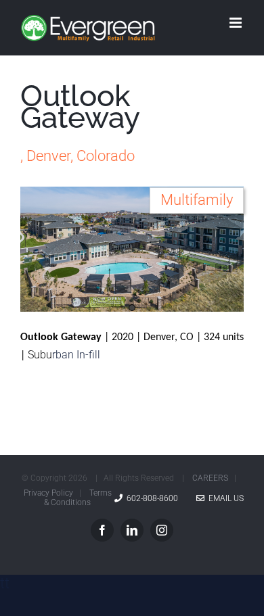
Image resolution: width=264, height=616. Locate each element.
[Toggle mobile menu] (236, 23)
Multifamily (196, 199)
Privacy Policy (48, 493)
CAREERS (210, 478)
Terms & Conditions (78, 497)
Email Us (224, 498)
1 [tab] (132, 307)
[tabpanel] (132, 249)
